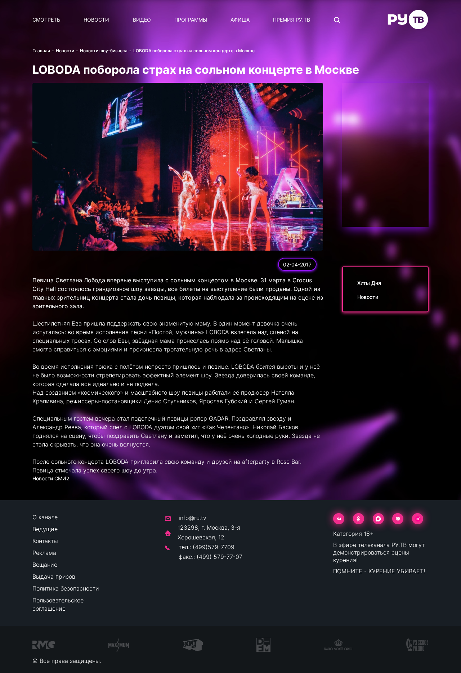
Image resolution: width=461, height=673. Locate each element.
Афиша (240, 20)
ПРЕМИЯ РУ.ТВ (291, 20)
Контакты (45, 540)
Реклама (44, 552)
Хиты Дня (369, 283)
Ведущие (45, 529)
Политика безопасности (65, 588)
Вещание (44, 564)
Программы (190, 20)
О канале (45, 517)
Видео (142, 20)
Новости (96, 20)
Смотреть (46, 20)
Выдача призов (53, 576)
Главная (41, 50)
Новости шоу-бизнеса (103, 50)
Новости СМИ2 (50, 478)
